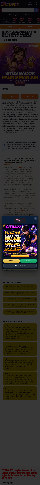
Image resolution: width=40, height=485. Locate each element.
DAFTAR (28, 261)
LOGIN (11, 261)
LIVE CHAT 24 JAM (20, 265)
